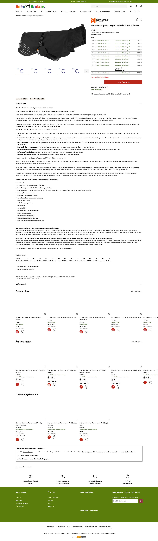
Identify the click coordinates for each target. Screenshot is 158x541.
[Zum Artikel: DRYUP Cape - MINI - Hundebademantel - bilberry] (31, 305)
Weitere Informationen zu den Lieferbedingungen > (33, 459)
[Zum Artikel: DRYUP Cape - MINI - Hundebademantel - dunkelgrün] (95, 305)
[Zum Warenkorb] (141, 6)
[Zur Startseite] (31, 6)
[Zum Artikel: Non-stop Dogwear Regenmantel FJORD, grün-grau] (127, 358)
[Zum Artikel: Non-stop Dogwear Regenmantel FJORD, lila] (63, 358)
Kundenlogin (20, 506)
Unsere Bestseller (53, 497)
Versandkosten (106, 32)
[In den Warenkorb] (17, 331)
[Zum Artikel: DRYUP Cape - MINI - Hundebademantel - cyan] (63, 305)
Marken (50, 500)
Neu (49, 503)
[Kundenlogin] (136, 6)
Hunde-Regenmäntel (37, 15)
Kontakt (18, 497)
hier (114, 533)
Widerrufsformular (91, 526)
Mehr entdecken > (136, 291)
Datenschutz (60, 526)
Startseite (18, 15)
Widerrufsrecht (77, 526)
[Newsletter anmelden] (140, 501)
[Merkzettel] (131, 6)
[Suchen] (93, 6)
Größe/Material (21, 284)
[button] (137, 19)
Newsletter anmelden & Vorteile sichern (125, 497)
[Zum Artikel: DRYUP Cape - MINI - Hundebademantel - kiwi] (127, 305)
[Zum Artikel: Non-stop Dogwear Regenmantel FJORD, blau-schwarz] (31, 358)
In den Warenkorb (123, 82)
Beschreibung (21, 103)
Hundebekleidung (26, 15)
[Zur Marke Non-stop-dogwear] (100, 20)
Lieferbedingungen (22, 503)
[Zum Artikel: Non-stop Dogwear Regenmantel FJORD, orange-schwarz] (95, 358)
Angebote (51, 506)
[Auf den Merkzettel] (141, 19)
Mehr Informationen (26, 467)
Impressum (50, 526)
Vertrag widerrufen (105, 526)
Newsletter (19, 500)
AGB (68, 526)
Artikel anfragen (119, 70)
